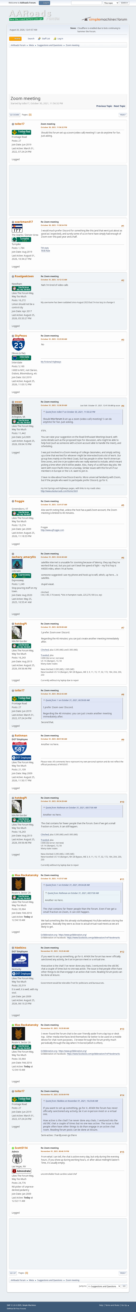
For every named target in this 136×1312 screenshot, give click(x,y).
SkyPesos (21, 335)
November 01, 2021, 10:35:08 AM (55, 1028)
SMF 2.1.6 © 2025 (14, 1305)
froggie (19, 501)
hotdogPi (21, 623)
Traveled (45, 655)
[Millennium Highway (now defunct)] (13, 1011)
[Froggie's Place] (13, 539)
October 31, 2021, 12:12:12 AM (54, 279)
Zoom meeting (48, 124)
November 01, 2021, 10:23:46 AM (55, 951)
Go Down (14, 115)
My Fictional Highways (51, 361)
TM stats (45, 247)
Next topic (119, 106)
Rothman (21, 735)
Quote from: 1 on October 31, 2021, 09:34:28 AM (68, 885)
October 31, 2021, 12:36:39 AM (54, 405)
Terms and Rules (112, 1305)
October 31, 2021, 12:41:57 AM (54, 504)
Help (101, 1305)
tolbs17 (19, 124)
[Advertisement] (68, 72)
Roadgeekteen (24, 276)
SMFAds (10, 1309)
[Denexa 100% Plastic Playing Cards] (13, 1208)
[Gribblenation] (13, 927)
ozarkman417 (24, 222)
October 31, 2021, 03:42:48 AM (54, 557)
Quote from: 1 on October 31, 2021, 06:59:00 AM (68, 700)
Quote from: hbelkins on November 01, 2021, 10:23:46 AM (72, 1101)
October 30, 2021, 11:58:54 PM (54, 225)
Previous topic (104, 106)
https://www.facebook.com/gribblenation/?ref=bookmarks (93, 937)
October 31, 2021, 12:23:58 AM (54, 339)
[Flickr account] (13, 676)
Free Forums (21, 1309)
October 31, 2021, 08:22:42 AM (54, 694)
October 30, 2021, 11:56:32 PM (54, 127)
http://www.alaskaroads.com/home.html (59, 491)
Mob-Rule (45, 250)
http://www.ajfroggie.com (52, 530)
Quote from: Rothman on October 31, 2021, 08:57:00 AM (71, 807)
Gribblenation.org (49, 934)
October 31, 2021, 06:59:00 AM (54, 627)
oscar (18, 402)
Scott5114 (21, 1148)
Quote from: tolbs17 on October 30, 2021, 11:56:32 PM (70, 411)
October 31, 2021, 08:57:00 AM (54, 739)
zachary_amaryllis (24, 557)
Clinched (45, 649)
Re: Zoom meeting (50, 221)
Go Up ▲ (125, 1305)
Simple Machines (29, 1305)
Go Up (13, 1273)
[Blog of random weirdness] (13, 609)
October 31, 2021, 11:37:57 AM (54, 878)
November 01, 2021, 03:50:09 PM (55, 1094)
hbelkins (20, 947)
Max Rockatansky (26, 875)
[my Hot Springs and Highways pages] (13, 448)
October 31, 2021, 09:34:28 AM (54, 801)
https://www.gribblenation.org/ (73, 934)
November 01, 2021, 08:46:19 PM (55, 1151)
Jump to (82, 1286)
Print (123, 115)
